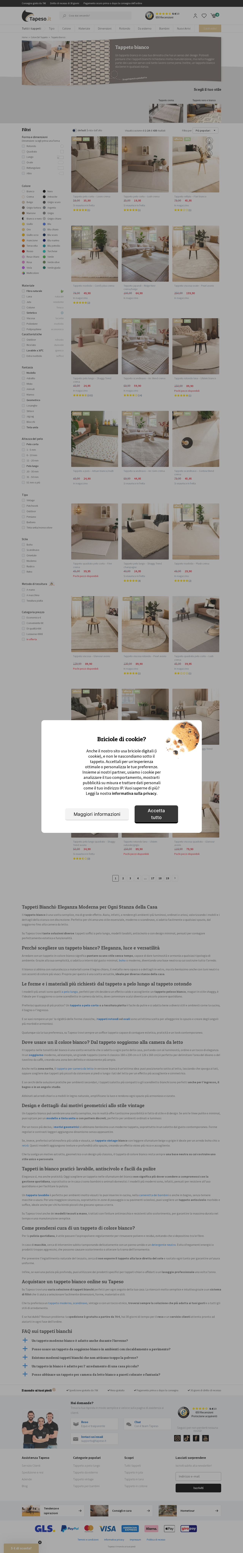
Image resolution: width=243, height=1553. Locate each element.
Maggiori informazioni (97, 814)
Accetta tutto (156, 814)
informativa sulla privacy (134, 793)
